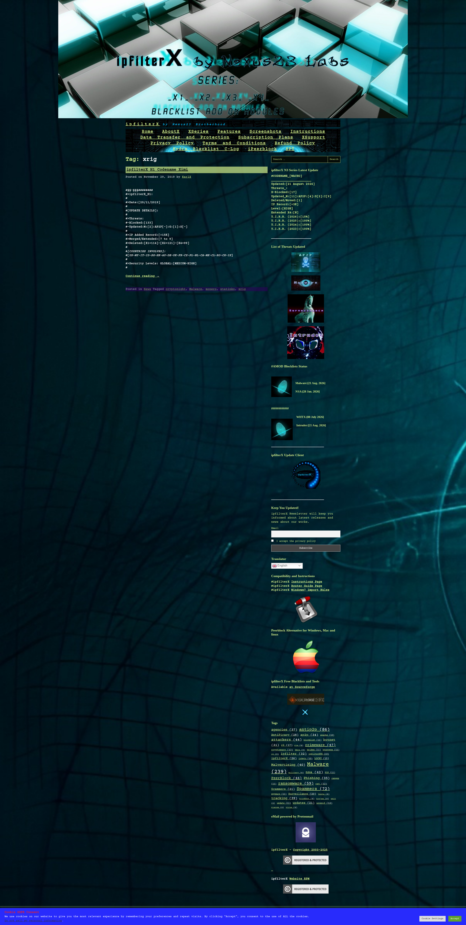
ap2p (309, 735)
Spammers (313, 789)
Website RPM (299, 878)
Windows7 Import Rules (310, 590)
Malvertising (288, 765)
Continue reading (142, 276)
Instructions (307, 131)
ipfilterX (143, 124)
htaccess (331, 750)
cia (298, 745)
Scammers (283, 789)
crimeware (320, 745)
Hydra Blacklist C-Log (206, 149)
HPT (290, 149)
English (282, 565)
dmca (300, 750)
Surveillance (302, 794)
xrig (242, 289)
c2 (287, 745)
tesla (323, 794)
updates (304, 803)
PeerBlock (286, 778)
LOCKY (321, 758)
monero (211, 289)
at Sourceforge (302, 687)
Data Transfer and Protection (185, 137)
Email (275, 528)
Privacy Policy (172, 143)
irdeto (306, 758)
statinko (227, 289)
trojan (322, 799)
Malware (195, 289)
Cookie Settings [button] (432, 918)
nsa (314, 772)
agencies (284, 730)
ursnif (324, 803)
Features (229, 131)
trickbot (306, 799)
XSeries (198, 131)
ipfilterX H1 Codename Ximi (157, 170)
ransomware (296, 783)
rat (321, 784)
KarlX (186, 177)
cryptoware (282, 750)
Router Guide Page (306, 586)
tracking (284, 798)
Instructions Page (306, 581)
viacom (277, 807)
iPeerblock (262, 149)
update (284, 803)
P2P (330, 772)
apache (327, 735)
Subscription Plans (265, 137)
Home (147, 131)
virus (291, 807)
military (296, 773)
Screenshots (266, 131)
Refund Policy (295, 143)
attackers (286, 740)
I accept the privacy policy (295, 541)
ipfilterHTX (319, 754)
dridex (314, 750)
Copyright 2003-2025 (310, 850)
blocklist (312, 740)
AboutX (171, 131)
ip (275, 754)
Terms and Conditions (234, 143)
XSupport (313, 137)
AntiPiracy (285, 735)
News (147, 289)
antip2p (314, 729)
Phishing (317, 778)
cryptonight (176, 289)
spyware (279, 794)
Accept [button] (455, 918)
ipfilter (294, 754)
